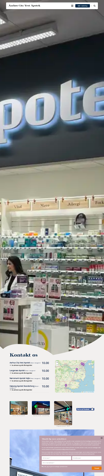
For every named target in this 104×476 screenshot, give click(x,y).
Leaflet (84, 392)
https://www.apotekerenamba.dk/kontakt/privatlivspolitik (78, 454)
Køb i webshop (82, 6)
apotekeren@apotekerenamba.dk (65, 449)
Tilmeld (96, 468)
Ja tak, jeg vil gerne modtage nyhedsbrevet (55, 466)
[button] (82, 364)
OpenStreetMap (90, 392)
